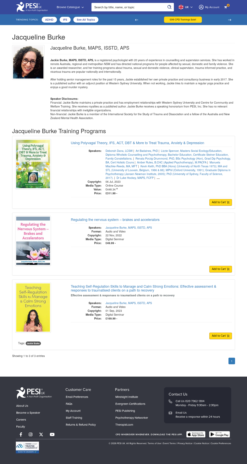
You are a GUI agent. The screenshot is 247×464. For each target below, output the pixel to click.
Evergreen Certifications (130, 404)
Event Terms (169, 443)
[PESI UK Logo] (34, 393)
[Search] (169, 7)
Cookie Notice (201, 443)
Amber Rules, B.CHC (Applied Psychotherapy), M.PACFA (171, 162)
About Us (22, 406)
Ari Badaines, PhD (147, 151)
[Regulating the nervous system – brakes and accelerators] (33, 240)
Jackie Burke (33, 343)
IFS (65, 20)
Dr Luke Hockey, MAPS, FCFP (135, 178)
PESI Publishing (125, 411)
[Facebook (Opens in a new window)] (21, 434)
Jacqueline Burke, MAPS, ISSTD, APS (129, 227)
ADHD (49, 20)
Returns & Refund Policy (81, 425)
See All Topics (86, 20)
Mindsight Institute (126, 397)
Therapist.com (124, 425)
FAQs (69, 404)
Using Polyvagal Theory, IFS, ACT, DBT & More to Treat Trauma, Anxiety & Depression (137, 142)
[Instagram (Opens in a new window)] (30, 434)
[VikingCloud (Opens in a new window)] (27, 447)
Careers (21, 420)
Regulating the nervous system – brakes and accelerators (115, 219)
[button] (136, 19)
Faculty (20, 426)
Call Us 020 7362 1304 (190, 401)
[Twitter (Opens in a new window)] (41, 434)
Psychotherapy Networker (131, 418)
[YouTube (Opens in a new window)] (52, 434)
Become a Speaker (28, 413)
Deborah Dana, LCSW (119, 151)
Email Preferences (77, 397)
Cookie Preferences (221, 443)
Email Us (181, 413)
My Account (73, 411)
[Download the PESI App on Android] (219, 434)
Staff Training (74, 418)
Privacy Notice (185, 443)
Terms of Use (154, 443)
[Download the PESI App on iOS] (195, 434)
